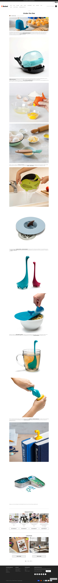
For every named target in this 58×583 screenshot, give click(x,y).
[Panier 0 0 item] (56, 2)
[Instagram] (37, 574)
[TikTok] (41, 574)
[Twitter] (45, 574)
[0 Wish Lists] (54, 2)
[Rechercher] (51, 6)
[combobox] (50, 6)
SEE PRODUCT (14, 528)
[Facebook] (35, 574)
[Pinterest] (39, 574)
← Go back (29, 10)
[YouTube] (43, 574)
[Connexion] (53, 2)
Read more (19, 556)
